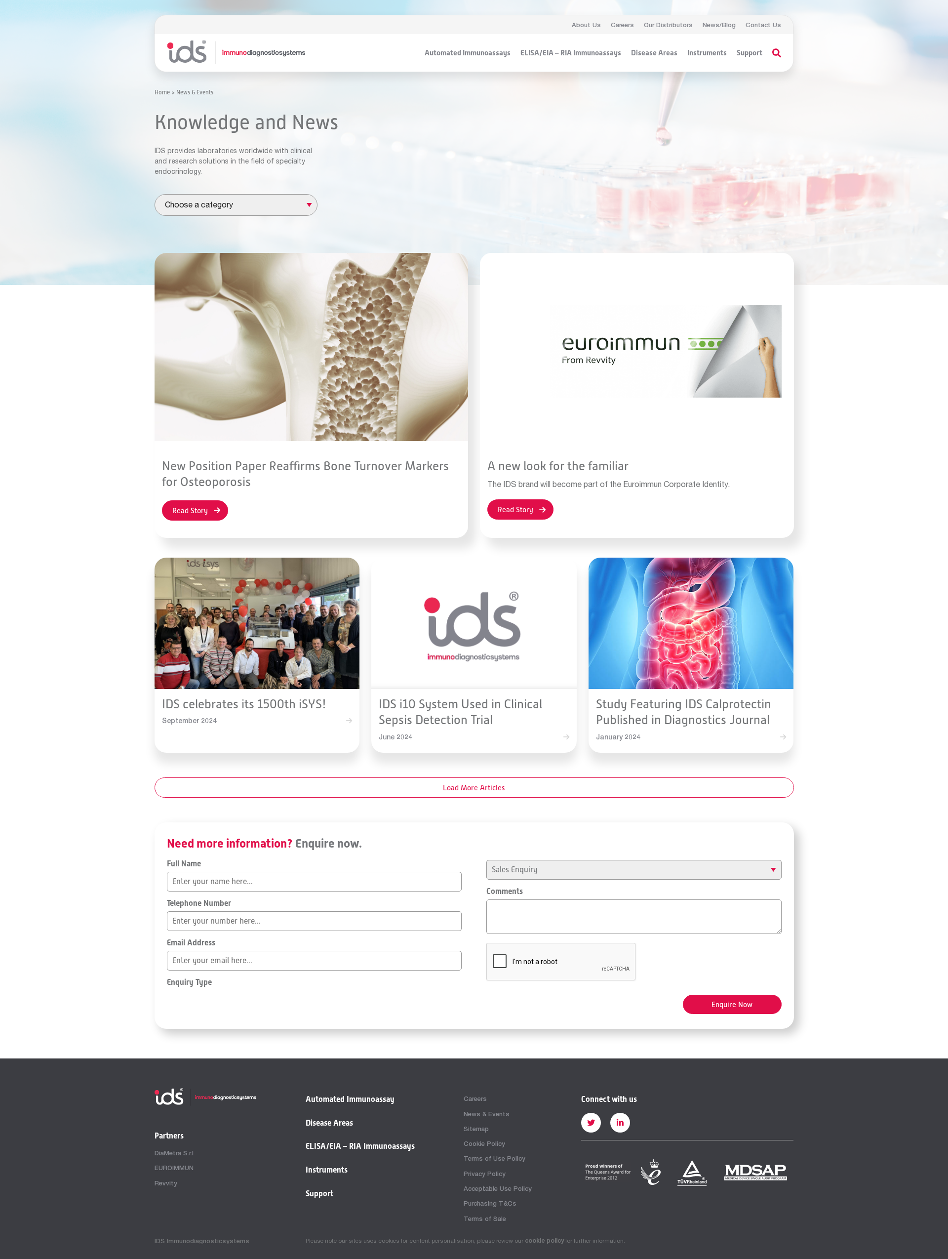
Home (162, 92)
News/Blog (719, 25)
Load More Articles (474, 787)
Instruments (707, 52)
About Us (586, 25)
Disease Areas (654, 52)
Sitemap (476, 1128)
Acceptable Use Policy (498, 1188)
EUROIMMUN (174, 1167)
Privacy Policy (485, 1173)
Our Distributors (668, 25)
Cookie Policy (484, 1143)
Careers (622, 25)
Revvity (166, 1182)
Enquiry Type (189, 982)
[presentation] (561, 962)
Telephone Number (199, 903)
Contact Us (763, 25)
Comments (504, 891)
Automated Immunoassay (350, 1099)
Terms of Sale (485, 1218)
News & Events (487, 1113)
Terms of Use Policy (494, 1158)
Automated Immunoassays (468, 52)
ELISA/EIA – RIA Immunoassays (570, 52)
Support (749, 52)
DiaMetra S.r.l (174, 1152)
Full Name (184, 864)
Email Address (191, 943)
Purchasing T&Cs (490, 1203)
